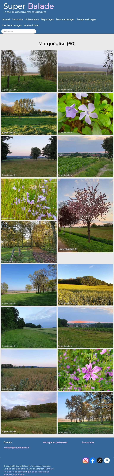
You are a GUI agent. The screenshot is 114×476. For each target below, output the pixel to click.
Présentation (32, 19)
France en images (65, 19)
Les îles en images (12, 25)
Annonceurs (88, 442)
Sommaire (17, 19)
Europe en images (86, 19)
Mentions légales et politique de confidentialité (26, 472)
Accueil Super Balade (14, 474)
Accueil (6, 19)
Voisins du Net (31, 25)
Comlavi (49, 469)
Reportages (47, 19)
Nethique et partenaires (55, 442)
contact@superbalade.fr (16, 447)
